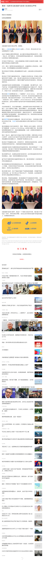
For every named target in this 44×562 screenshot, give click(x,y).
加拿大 (19, 49)
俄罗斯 (6, 119)
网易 (3, 1)
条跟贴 (22, 259)
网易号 (7, 1)
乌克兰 (14, 121)
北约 (8, 94)
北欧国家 (9, 49)
